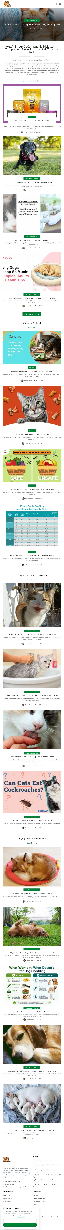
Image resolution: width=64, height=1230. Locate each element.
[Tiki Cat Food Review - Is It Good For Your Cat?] (32, 103)
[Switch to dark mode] (56, 3)
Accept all (20, 1225)
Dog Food (35, 1204)
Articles (35, 1156)
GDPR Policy (40, 1216)
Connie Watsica (7, 1201)
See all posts (32, 327)
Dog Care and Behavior (32, 178)
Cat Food (32, 117)
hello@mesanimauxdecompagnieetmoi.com (16, 1187)
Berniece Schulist (7, 1198)
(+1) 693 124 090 (9, 1184)
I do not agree (20, 1221)
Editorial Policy (48, 1216)
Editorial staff (8, 1191)
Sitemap (56, 1216)
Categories (37, 1191)
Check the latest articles (31, 314)
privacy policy (21, 1217)
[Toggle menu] (60, 4)
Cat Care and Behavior (32, 20)
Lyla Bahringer (6, 1195)
